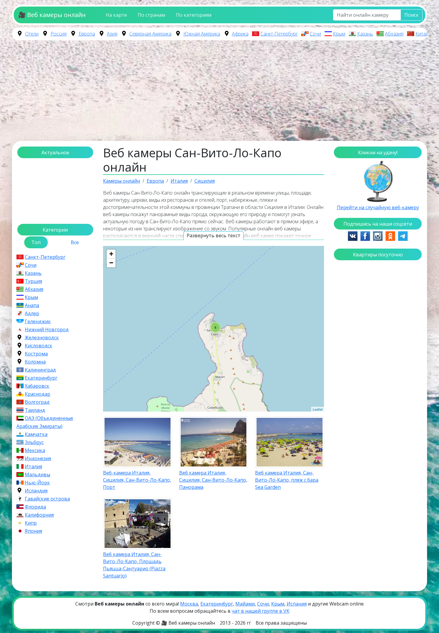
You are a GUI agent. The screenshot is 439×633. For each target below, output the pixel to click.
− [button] (111, 263)
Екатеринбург (41, 378)
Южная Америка (201, 33)
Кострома (36, 353)
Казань (365, 33)
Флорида (35, 506)
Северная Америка (150, 33)
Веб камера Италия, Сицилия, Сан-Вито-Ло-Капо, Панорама (213, 479)
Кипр (31, 523)
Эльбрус (34, 442)
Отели (32, 33)
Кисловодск (38, 345)
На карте (116, 15)
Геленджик (38, 321)
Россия (58, 33)
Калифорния (39, 515)
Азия (112, 33)
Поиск (411, 15)
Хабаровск (37, 386)
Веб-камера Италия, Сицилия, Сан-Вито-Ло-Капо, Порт (137, 479)
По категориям (193, 15)
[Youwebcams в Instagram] (378, 235)
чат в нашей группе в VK (260, 611)
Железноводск (42, 337)
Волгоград (37, 402)
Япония (33, 531)
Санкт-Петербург (279, 33)
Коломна (35, 361)
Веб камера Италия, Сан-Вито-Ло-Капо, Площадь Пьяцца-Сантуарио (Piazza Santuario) (134, 565)
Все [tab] (75, 242)
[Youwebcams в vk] (352, 235)
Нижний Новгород (47, 329)
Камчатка (36, 434)
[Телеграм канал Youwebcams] (403, 235)
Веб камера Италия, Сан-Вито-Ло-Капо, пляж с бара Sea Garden (286, 479)
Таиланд (35, 410)
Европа (87, 33)
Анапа (32, 305)
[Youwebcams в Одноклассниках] (390, 235)
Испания (297, 603)
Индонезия (38, 458)
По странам (151, 15)
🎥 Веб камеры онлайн (52, 15)
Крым (339, 33)
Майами (245, 603)
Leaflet (318, 409)
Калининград (40, 369)
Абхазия (394, 33)
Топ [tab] (36, 242)
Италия (33, 466)
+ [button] (111, 254)
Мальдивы (37, 474)
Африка (240, 33)
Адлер (32, 313)
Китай (422, 33)
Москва (189, 603)
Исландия (36, 490)
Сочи (315, 33)
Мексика (35, 450)
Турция (33, 281)
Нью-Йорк (37, 482)
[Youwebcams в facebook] (365, 235)
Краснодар (37, 394)
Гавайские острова (47, 498)
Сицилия (204, 181)
